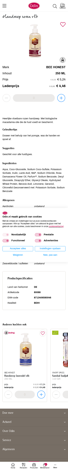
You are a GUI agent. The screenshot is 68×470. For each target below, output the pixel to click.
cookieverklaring (56, 226)
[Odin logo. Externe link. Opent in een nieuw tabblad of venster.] (4, 213)
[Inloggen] (63, 6)
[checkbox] (5, 234)
